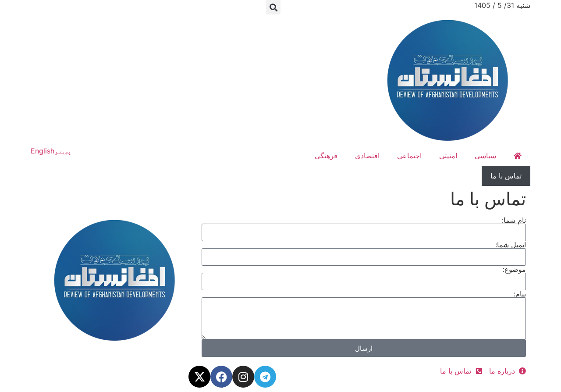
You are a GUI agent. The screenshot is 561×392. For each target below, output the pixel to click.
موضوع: (514, 269)
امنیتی (448, 155)
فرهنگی (326, 155)
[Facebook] (221, 377)
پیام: (520, 293)
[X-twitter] (199, 377)
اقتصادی (367, 155)
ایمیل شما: (510, 244)
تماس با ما (506, 175)
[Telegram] (265, 377)
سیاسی (485, 155)
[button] (273, 7)
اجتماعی (409, 155)
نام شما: (514, 220)
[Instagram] (243, 377)
